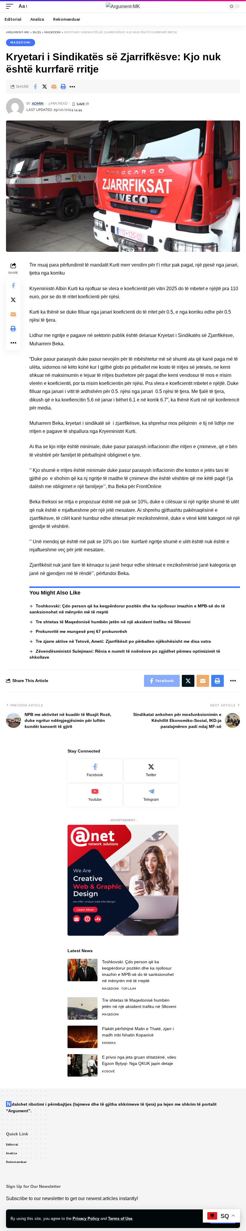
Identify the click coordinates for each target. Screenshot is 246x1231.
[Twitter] (151, 770)
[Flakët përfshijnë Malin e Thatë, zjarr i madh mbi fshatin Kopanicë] (83, 1037)
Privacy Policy (86, 1218)
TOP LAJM (128, 988)
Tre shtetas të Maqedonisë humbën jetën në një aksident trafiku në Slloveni (113, 621)
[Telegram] (151, 795)
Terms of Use (120, 1218)
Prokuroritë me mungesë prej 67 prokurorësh (81, 631)
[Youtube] (95, 795)
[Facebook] (95, 770)
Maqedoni (20, 42)
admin (38, 103)
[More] (72, 86)
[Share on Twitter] (44, 86)
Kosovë (108, 1071)
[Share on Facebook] (35, 86)
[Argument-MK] (123, 6)
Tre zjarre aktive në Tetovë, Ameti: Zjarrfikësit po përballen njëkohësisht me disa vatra (123, 641)
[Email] (54, 86)
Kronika (109, 1043)
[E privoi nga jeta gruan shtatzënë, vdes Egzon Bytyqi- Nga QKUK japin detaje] (83, 1065)
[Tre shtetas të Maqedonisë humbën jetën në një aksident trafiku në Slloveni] (83, 1008)
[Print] (63, 86)
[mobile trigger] (11, 6)
